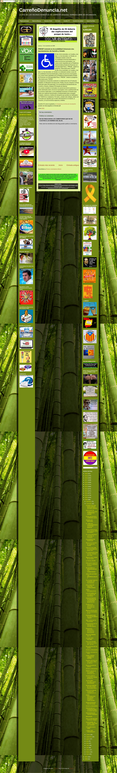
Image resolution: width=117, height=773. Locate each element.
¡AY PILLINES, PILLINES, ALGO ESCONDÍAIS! (91, 682)
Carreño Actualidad (78, 21)
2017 (86, 480)
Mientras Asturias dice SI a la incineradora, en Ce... (91, 612)
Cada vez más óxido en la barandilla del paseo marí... (91, 549)
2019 (86, 475)
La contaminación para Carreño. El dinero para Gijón (92, 554)
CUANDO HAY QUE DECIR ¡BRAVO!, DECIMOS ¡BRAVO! (91, 507)
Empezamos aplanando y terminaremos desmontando (90, 630)
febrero (88, 752)
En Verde (58, 21)
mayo (87, 745)
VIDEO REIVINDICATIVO (91, 590)
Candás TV (67, 21)
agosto (88, 739)
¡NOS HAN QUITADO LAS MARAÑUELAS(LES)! (91, 576)
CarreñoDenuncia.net (43, 10)
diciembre (88, 501)
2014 (86, 486)
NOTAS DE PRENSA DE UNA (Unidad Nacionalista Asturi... (91, 687)
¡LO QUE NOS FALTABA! (89, 638)
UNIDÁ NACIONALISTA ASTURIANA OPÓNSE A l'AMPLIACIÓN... (90, 697)
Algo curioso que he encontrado (91, 621)
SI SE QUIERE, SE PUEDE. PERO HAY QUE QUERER (91, 724)
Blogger (71, 768)
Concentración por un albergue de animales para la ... (91, 625)
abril (87, 747)
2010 (86, 495)
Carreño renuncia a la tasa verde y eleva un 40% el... (91, 662)
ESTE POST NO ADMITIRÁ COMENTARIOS (90, 586)
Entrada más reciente (46, 165)
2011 (86, 493)
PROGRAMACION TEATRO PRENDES (91, 713)
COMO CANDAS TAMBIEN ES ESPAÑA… (90, 657)
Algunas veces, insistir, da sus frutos (91, 558)
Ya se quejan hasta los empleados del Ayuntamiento (91, 581)
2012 (86, 491)
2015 (86, 484)
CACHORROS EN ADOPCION (90, 540)
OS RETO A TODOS (25, 114)
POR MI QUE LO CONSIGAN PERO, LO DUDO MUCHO (91, 710)
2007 (86, 756)
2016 (86, 482)
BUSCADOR (89, 716)
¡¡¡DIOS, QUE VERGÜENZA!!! (90, 731)
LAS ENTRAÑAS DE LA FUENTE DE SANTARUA (91, 595)
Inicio (61, 165)
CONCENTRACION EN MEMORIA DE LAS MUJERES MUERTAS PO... (91, 600)
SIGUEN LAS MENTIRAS (89, 520)
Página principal (24, 21)
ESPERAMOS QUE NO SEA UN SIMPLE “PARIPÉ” (92, 617)
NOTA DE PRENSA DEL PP (90, 635)
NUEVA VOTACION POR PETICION (91, 703)
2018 (86, 478)
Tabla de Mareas (36, 21)
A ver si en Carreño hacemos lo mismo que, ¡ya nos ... (91, 643)
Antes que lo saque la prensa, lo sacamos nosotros (91, 564)
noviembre (89, 503)
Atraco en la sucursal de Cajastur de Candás (91, 544)
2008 (86, 499)
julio (87, 741)
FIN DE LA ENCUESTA (91, 650)
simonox (56, 768)
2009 (86, 497)
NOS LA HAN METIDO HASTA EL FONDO (91, 719)
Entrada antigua (73, 165)
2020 (86, 473)
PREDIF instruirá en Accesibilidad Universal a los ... (91, 672)
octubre (88, 734)
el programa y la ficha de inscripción (66, 104)
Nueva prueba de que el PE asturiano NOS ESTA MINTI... (92, 531)
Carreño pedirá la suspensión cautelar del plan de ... (91, 677)
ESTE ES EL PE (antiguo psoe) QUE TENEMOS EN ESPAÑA (91, 512)
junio (87, 743)
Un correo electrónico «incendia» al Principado (91, 536)
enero (87, 754)
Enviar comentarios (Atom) (53, 169)
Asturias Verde (48, 21)
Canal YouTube (91, 21)
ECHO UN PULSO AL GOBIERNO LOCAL (91, 517)
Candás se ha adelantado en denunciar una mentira (90, 606)
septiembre (89, 736)
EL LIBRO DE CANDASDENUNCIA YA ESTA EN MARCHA (91, 525)
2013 (86, 488)
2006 (86, 759)
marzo (87, 749)
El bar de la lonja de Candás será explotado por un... (91, 692)
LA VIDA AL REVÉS (91, 560)
